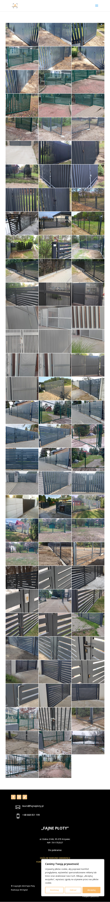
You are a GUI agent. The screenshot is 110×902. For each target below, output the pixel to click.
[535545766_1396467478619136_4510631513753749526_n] (55, 69)
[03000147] (55, 234)
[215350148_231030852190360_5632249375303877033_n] (22, 399)
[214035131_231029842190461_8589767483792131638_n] (55, 328)
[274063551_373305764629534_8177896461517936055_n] (55, 446)
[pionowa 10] (88, 163)
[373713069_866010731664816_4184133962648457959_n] (55, 706)
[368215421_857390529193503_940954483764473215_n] (88, 635)
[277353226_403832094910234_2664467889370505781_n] (55, 493)
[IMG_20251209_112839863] (88, 92)
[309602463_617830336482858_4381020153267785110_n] (55, 564)
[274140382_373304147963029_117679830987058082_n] (88, 470)
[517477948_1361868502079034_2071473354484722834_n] (55, 139)
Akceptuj (91, 890)
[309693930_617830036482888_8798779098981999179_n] (88, 564)
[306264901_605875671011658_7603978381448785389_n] (55, 541)
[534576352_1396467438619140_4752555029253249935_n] (55, 45)
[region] (72, 877)
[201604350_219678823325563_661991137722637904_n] (55, 281)
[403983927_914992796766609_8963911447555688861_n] (88, 730)
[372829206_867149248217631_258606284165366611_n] (55, 659)
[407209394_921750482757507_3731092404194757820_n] (88, 753)
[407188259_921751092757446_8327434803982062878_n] (55, 753)
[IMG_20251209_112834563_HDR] (22, 69)
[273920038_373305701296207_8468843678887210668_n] (22, 423)
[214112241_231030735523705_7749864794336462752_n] (88, 328)
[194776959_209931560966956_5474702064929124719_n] (88, 258)
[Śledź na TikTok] (24, 797)
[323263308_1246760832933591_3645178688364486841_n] (55, 588)
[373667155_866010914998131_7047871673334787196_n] (22, 682)
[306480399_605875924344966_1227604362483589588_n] (88, 541)
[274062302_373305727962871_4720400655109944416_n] (22, 446)
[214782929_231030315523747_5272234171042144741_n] (22, 375)
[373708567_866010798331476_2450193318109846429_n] (22, 706)
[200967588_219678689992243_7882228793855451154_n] (22, 281)
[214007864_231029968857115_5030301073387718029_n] (22, 328)
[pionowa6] (88, 187)
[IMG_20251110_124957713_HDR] (22, 116)
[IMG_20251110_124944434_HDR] (55, 777)
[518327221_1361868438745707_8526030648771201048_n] (88, 139)
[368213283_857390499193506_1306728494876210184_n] (22, 635)
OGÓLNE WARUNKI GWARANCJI (55, 858)
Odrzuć (73, 890)
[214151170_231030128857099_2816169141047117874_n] (22, 352)
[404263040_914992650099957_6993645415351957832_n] (22, 753)
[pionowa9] (22, 210)
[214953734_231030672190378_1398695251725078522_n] (55, 375)
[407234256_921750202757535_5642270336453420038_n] (22, 777)
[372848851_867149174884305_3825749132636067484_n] (88, 659)
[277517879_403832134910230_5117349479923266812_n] (88, 493)
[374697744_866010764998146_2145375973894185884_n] (88, 706)
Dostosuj (54, 890)
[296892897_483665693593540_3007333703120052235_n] (88, 517)
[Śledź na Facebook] (13, 797)
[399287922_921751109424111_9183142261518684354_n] (22, 730)
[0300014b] (88, 210)
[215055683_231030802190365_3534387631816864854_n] (88, 375)
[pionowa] (22, 187)
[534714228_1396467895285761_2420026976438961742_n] (22, 45)
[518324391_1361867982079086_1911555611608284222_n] (22, 163)
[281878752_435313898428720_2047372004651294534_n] (22, 517)
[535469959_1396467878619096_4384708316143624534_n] (88, 45)
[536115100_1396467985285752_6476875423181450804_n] (88, 69)
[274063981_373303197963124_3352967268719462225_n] (88, 446)
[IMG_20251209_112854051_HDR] (55, 116)
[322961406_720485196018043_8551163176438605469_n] (22, 588)
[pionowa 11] (55, 163)
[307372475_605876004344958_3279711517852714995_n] (22, 564)
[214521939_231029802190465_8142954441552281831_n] (88, 352)
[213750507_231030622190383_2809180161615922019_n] (88, 305)
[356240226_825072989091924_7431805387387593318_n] (55, 612)
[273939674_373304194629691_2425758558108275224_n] (55, 423)
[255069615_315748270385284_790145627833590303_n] (88, 399)
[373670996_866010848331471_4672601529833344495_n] (55, 682)
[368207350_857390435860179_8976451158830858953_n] (88, 612)
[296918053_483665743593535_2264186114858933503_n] (22, 541)
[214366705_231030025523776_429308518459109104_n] (55, 352)
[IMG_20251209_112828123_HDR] (55, 92)
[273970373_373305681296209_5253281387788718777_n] (88, 423)
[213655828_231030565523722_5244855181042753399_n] (55, 305)
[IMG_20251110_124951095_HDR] (22, 139)
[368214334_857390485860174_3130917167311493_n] (55, 635)
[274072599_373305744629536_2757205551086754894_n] (22, 470)
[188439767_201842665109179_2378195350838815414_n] (88, 234)
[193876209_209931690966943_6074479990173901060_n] (55, 258)
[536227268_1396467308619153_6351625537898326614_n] (22, 92)
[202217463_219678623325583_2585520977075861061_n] (88, 281)
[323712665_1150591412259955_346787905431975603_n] (22, 612)
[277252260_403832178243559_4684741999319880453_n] (22, 493)
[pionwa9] (55, 210)
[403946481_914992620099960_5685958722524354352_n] (55, 730)
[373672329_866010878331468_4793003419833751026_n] (88, 682)
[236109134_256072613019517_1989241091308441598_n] (55, 399)
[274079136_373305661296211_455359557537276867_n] (55, 470)
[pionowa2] (55, 187)
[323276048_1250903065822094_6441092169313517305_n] (88, 588)
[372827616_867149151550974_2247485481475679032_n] (22, 659)
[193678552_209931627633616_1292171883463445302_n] (22, 258)
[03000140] (22, 234)
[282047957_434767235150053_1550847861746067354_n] (55, 517)
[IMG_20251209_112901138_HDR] (88, 116)
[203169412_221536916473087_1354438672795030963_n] (22, 305)
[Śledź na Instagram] (19, 797)
